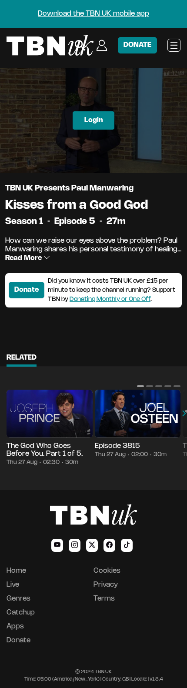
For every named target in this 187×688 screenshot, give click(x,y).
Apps (15, 626)
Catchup (21, 612)
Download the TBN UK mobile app (93, 13)
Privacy (106, 584)
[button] (140, 386)
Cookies (107, 571)
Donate (26, 290)
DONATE (137, 45)
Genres (18, 598)
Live (13, 584)
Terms (104, 598)
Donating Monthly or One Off (110, 299)
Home (16, 571)
